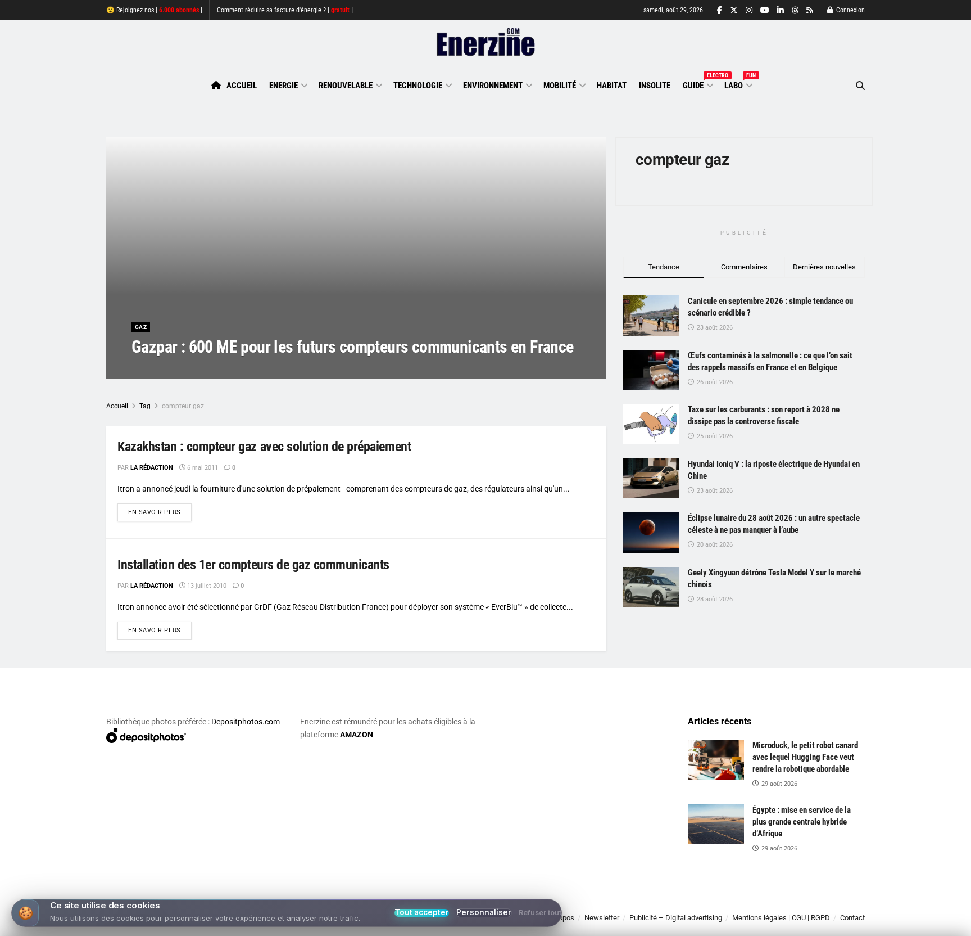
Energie (283, 85)
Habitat (612, 85)
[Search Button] (860, 85)
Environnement (493, 85)
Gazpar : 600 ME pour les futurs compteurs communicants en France (352, 347)
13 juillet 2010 (205, 586)
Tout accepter (421, 913)
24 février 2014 (221, 369)
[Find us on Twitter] (734, 10)
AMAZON (356, 734)
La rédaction (165, 369)
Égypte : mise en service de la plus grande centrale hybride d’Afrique (801, 822)
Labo (737, 84)
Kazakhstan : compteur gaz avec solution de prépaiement (264, 446)
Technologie (417, 85)
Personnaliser (483, 912)
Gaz (141, 327)
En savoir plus (160, 512)
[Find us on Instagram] (749, 10)
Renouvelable (346, 85)
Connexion (849, 10)
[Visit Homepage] (486, 42)
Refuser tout (540, 913)
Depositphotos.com (245, 721)
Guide (697, 84)
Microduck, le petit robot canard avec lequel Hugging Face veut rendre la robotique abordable (805, 757)
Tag (145, 406)
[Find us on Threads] (795, 11)
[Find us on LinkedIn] (780, 10)
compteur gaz (183, 406)
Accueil (241, 85)
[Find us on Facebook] (719, 10)
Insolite (654, 85)
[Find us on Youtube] (764, 10)
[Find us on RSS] (809, 10)
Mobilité (559, 85)
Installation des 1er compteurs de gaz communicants (253, 565)
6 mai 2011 (201, 467)
